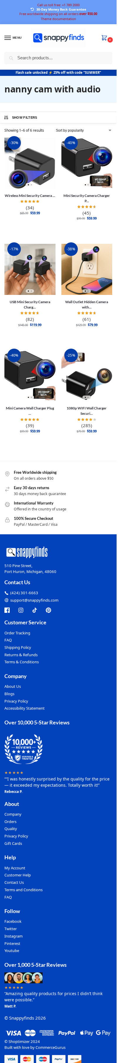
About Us (12, 686)
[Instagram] (20, 610)
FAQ (8, 640)
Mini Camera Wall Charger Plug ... (30, 411)
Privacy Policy (16, 701)
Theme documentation (58, 19)
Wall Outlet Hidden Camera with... (86, 304)
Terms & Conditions (21, 661)
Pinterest (12, 943)
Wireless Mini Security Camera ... (30, 195)
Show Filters (24, 117)
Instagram (13, 936)
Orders (10, 821)
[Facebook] (7, 610)
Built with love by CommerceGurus (34, 1047)
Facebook (12, 921)
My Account (14, 868)
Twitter (10, 928)
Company (12, 814)
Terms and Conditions (23, 889)
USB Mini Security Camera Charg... (30, 304)
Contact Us (14, 882)
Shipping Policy (17, 647)
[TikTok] (34, 610)
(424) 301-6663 (24, 592)
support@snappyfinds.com (34, 600)
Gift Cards (13, 843)
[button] (105, 38)
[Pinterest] (48, 610)
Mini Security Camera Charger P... (86, 198)
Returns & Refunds (21, 654)
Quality (10, 828)
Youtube (11, 950)
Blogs (9, 693)
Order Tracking (17, 633)
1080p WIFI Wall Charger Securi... (87, 411)
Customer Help (17, 875)
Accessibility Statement (24, 708)
